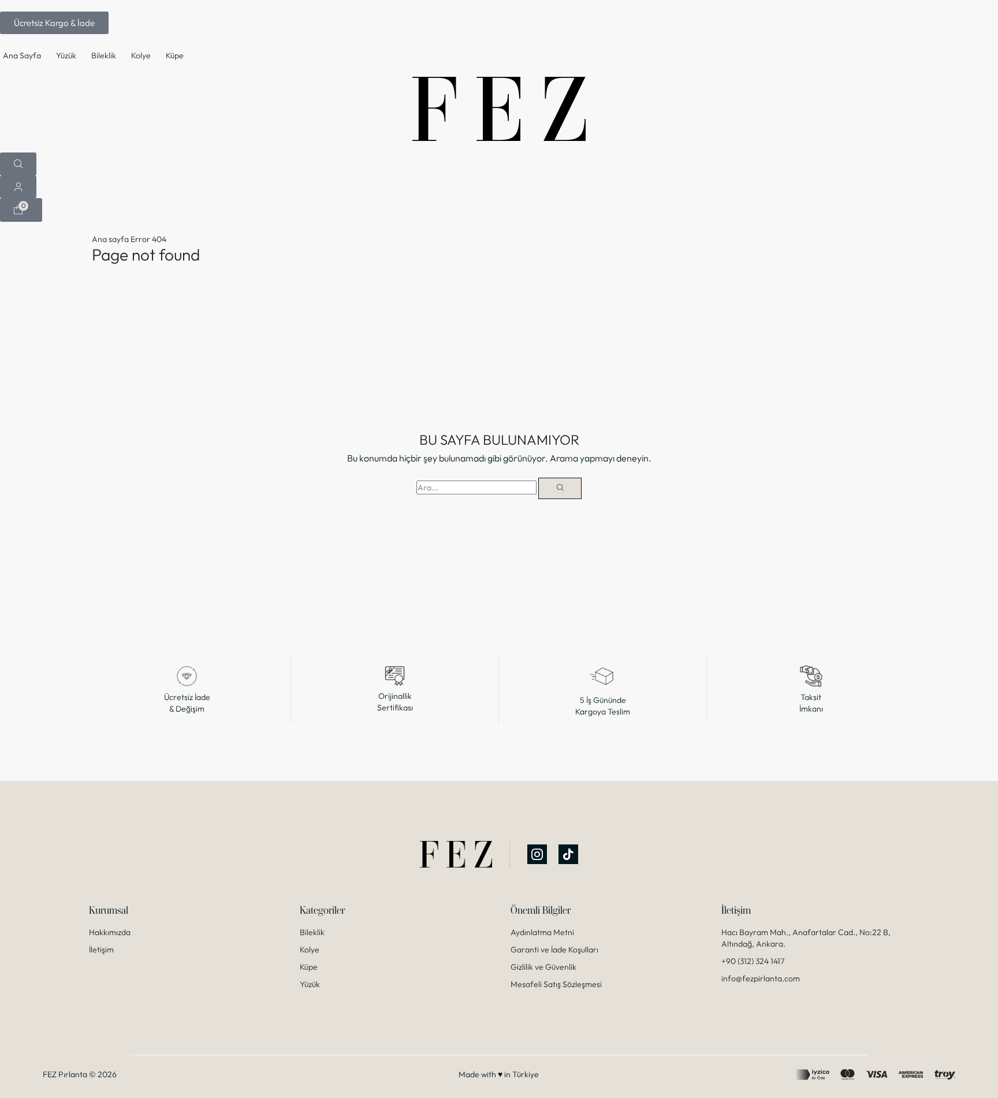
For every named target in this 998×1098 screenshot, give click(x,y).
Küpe (309, 967)
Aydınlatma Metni (542, 932)
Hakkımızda (110, 932)
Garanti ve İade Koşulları (554, 949)
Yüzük (310, 984)
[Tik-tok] (568, 854)
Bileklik (312, 932)
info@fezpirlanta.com (760, 978)
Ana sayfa (110, 239)
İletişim (101, 949)
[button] (54, 23)
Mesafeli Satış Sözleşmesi (556, 984)
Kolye (309, 949)
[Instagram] (537, 854)
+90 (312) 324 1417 (752, 961)
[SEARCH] (560, 488)
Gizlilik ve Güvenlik (543, 967)
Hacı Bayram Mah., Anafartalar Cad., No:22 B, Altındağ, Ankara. (806, 938)
